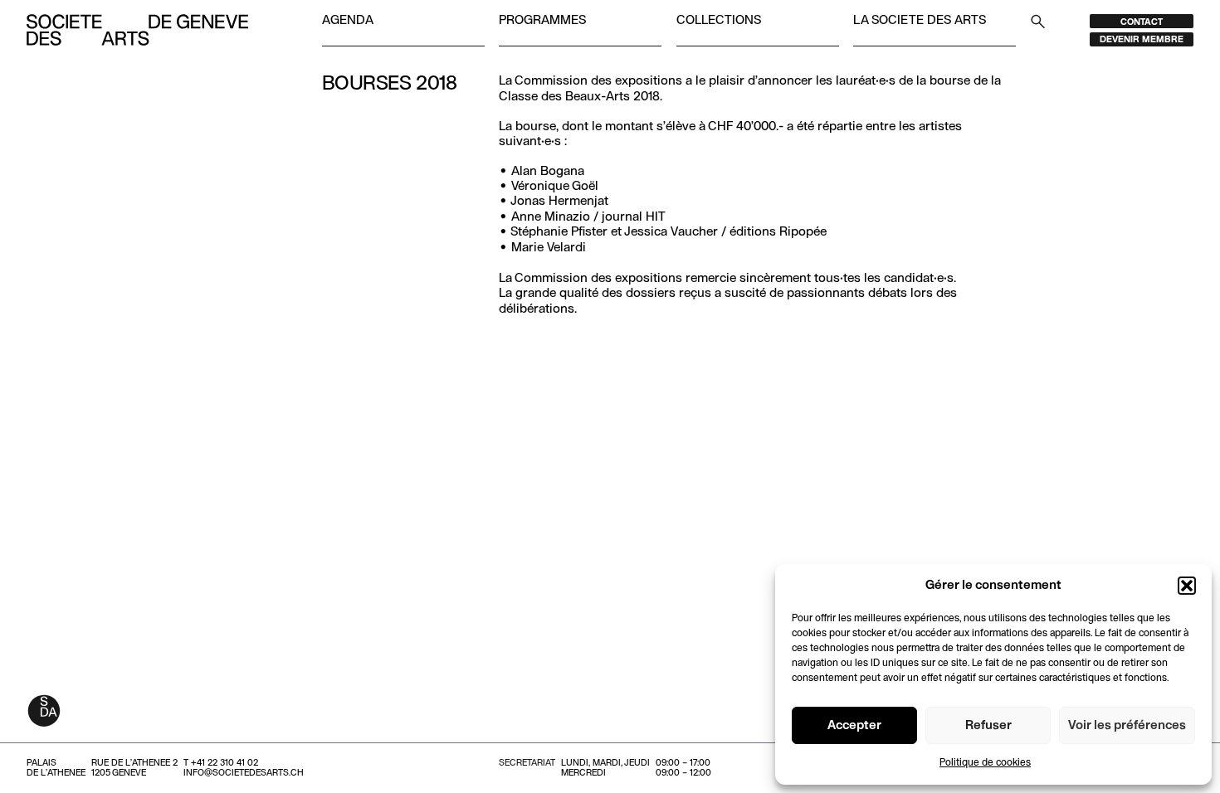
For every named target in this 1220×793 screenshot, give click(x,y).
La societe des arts (919, 21)
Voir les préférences (1127, 726)
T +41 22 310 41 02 (220, 763)
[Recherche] (1038, 21)
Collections (718, 21)
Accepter (854, 726)
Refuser (988, 726)
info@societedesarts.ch (243, 773)
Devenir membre (1141, 40)
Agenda (347, 21)
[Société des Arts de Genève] (137, 30)
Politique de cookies (985, 763)
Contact (1141, 22)
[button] (1187, 585)
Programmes (542, 21)
